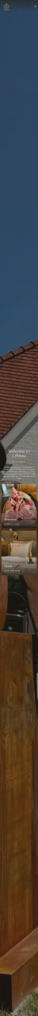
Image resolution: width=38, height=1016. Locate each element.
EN (30, 6)
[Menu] (35, 6)
